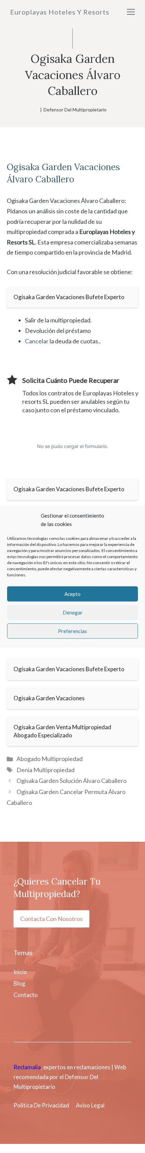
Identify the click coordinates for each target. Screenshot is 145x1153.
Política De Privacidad (41, 1105)
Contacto (25, 994)
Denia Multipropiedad (46, 770)
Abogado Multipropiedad (50, 758)
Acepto (72, 594)
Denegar (73, 612)
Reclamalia (27, 1067)
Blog (19, 983)
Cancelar (37, 341)
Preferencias (72, 631)
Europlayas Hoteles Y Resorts (59, 12)
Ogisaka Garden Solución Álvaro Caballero (71, 780)
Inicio (20, 971)
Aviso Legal (90, 1105)
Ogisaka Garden (39, 167)
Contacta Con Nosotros (51, 918)
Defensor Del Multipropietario (75, 109)
